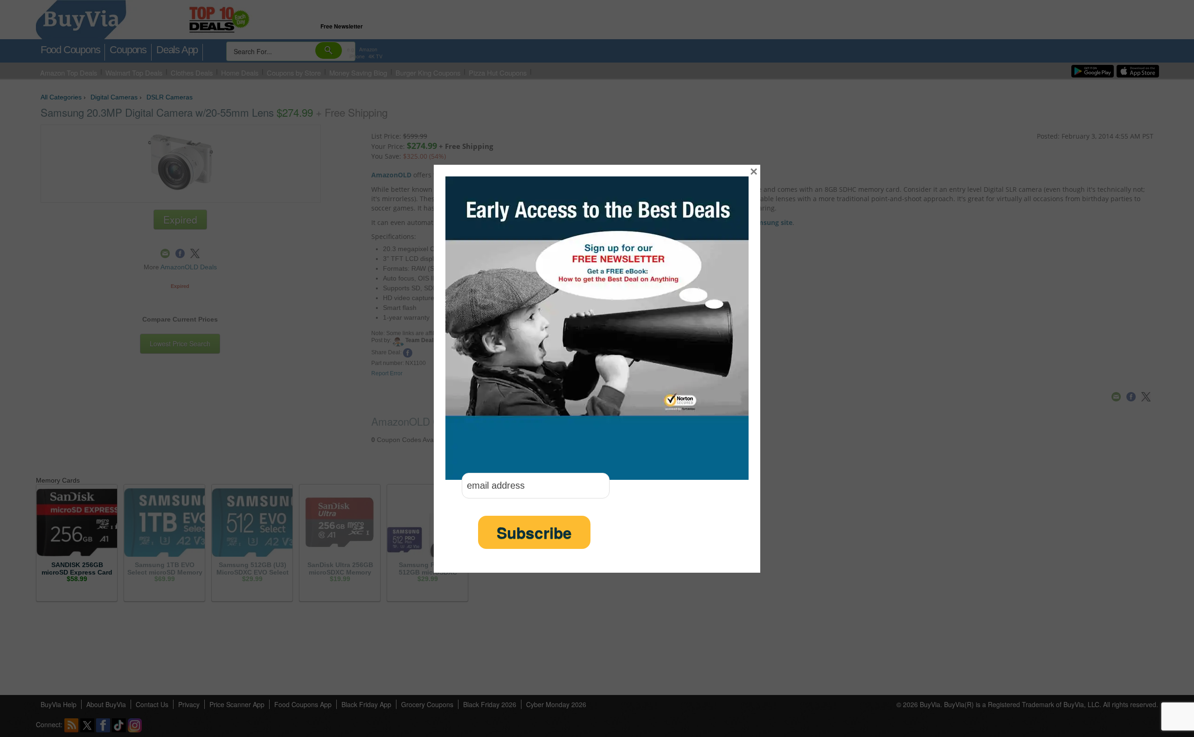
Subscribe (534, 532)
